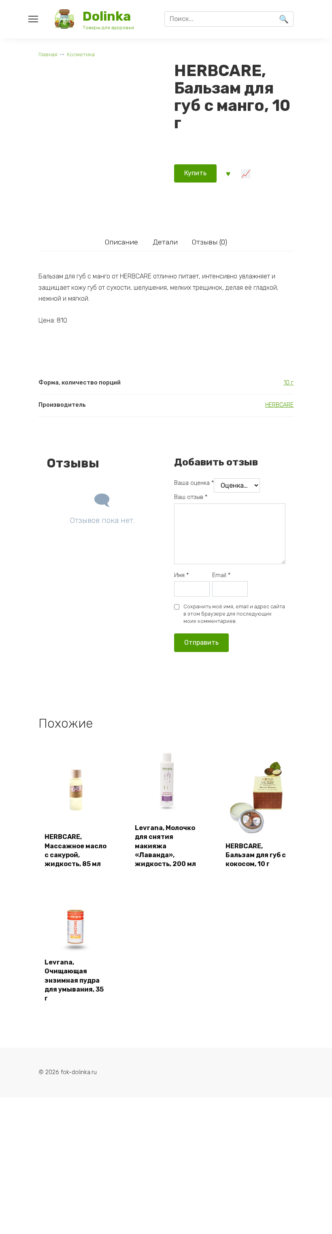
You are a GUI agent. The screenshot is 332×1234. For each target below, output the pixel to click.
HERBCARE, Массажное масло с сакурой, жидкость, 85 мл (75, 850)
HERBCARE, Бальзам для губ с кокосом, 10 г (256, 855)
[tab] (121, 241)
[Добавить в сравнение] (245, 173)
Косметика (81, 54)
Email (221, 575)
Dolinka (107, 16)
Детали (165, 242)
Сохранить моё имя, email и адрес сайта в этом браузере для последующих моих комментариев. (234, 613)
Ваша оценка (194, 483)
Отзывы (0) (209, 242)
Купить (195, 173)
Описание (121, 242)
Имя (181, 575)
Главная (47, 54)
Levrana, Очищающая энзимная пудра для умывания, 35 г (74, 980)
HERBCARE (279, 404)
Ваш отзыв (190, 497)
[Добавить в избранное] (228, 173)
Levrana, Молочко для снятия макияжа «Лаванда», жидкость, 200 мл (165, 846)
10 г (288, 382)
